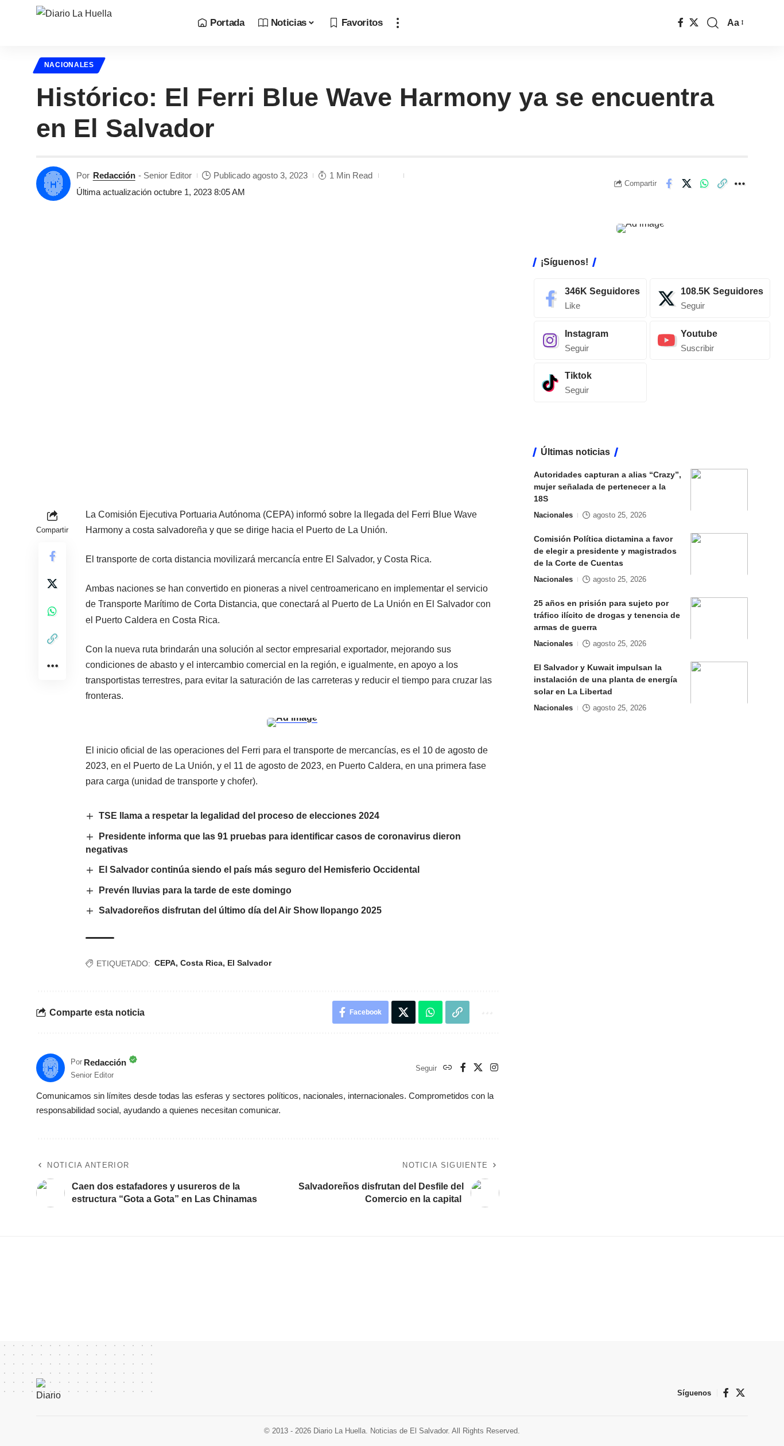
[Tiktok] (590, 382)
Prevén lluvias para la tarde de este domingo (195, 890)
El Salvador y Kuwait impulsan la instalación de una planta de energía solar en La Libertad (605, 678)
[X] (693, 22)
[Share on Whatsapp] (704, 183)
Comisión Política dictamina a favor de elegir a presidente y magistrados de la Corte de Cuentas (605, 550)
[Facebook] (680, 22)
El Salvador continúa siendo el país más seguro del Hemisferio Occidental (259, 869)
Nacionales (69, 64)
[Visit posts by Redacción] (53, 183)
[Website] (447, 1068)
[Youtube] (710, 340)
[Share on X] (686, 183)
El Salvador (249, 962)
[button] (398, 23)
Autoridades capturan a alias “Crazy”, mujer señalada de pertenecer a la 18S (607, 486)
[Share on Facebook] (669, 183)
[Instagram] (494, 1068)
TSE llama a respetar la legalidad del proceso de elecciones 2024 (240, 816)
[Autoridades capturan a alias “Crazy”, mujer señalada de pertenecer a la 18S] (719, 489)
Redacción (114, 175)
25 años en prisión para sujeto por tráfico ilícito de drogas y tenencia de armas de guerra (607, 614)
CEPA (165, 962)
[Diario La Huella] (107, 23)
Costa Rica (201, 962)
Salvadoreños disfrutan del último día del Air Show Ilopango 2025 (240, 910)
